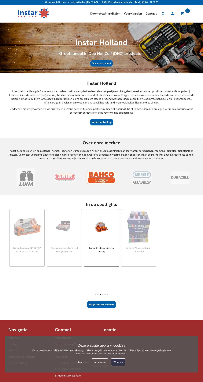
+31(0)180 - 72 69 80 (147, 2)
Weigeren (118, 362)
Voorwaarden (133, 13)
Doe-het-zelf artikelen (105, 13)
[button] (95, 294)
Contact (151, 13)
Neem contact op (102, 122)
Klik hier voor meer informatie (113, 353)
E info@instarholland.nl (68, 375)
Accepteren (100, 362)
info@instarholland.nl (121, 2)
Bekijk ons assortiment (101, 304)
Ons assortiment (101, 63)
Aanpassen (83, 362)
